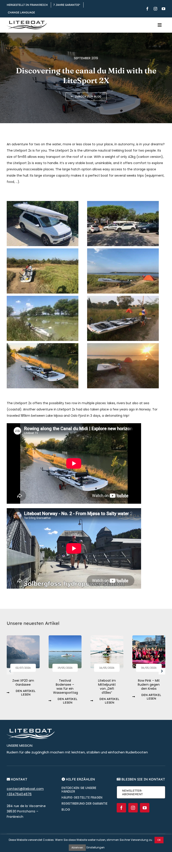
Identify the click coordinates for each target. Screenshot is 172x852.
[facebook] (147, 9)
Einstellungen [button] (95, 847)
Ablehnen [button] (77, 847)
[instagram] (155, 9)
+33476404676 (19, 794)
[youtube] (163, 9)
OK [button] (159, 840)
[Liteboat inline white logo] (31, 730)
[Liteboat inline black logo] (27, 22)
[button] (10, 671)
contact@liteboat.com (25, 788)
